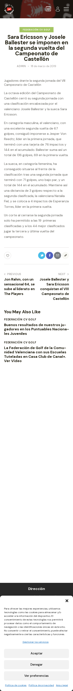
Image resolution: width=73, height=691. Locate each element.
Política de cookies (16, 685)
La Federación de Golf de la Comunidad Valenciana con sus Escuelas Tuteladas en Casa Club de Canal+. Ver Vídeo (35, 354)
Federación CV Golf (36, 29)
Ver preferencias (36, 676)
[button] (67, 601)
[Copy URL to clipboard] (65, 255)
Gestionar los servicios (36, 642)
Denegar (36, 665)
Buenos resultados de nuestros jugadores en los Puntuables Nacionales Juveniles (36, 329)
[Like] (8, 255)
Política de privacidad (41, 685)
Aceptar (37, 653)
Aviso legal (62, 685)
